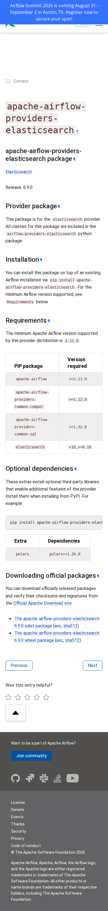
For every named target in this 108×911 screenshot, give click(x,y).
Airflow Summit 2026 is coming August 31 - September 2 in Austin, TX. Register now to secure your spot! (54, 12)
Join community (31, 755)
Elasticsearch (19, 171)
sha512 (70, 625)
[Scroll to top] (15, 712)
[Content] (9, 81)
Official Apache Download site (42, 603)
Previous (19, 665)
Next (92, 665)
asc (58, 625)
